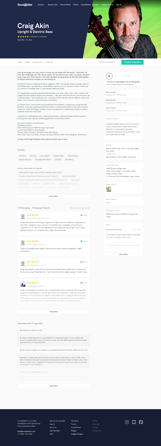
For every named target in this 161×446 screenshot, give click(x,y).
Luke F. (42, 265)
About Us (53, 427)
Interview (49, 62)
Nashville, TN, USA (24, 40)
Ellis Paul (33, 156)
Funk (123, 149)
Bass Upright (111, 92)
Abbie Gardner (73, 156)
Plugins (96, 5)
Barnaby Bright (59, 156)
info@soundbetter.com (26, 431)
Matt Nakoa (69, 160)
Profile (19, 62)
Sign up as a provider (57, 421)
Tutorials (96, 424)
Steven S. (47, 218)
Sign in (118, 5)
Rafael (42, 286)
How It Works (65, 5)
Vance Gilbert (45, 156)
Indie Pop (130, 149)
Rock (112, 151)
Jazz (137, 149)
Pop (107, 151)
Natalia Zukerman (25, 160)
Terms (95, 421)
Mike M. (43, 244)
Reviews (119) (38, 62)
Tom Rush (58, 160)
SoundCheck (86, 5)
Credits (27, 62)
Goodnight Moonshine (42, 160)
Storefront (75, 421)
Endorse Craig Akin (80, 208)
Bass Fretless (111, 108)
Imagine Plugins (107, 5)
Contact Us (97, 431)
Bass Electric (111, 100)
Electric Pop (115, 149)
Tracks (75, 5)
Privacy (95, 427)
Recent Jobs (53, 5)
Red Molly (22, 156)
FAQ (51, 434)
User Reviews (55, 431)
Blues (108, 149)
